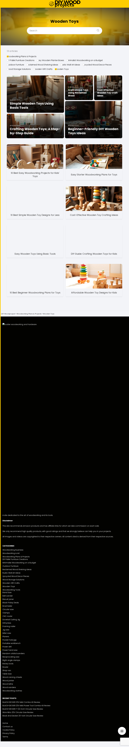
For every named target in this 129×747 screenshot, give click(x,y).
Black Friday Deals (11, 602)
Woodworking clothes (12, 690)
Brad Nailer (7, 606)
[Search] (97, 29)
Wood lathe (8, 684)
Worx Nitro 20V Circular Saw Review (18, 712)
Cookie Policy (8, 730)
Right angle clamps (11, 660)
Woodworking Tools (11, 590)
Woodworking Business (13, 550)
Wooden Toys (62, 69)
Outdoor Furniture (15, 64)
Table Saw (7, 674)
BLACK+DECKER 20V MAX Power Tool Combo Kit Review (26, 705)
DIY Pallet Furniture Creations (20, 60)
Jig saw (6, 629)
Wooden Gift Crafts (42, 69)
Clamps (6, 613)
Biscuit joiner (8, 599)
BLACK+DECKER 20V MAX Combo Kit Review (21, 702)
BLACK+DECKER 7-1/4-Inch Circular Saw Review (23, 709)
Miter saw (7, 633)
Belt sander (8, 596)
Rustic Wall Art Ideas (70, 64)
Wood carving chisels (12, 677)
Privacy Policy (9, 733)
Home (5, 723)
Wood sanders (9, 687)
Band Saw (7, 592)
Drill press (7, 623)
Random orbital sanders (14, 653)
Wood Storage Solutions (19, 69)
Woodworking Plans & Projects (21, 56)
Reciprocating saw (11, 657)
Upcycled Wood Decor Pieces (97, 64)
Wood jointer (8, 680)
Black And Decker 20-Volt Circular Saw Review (23, 715)
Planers (6, 636)
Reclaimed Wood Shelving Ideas (42, 64)
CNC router (7, 616)
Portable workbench (12, 643)
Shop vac (7, 670)
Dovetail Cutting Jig (11, 619)
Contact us (8, 726)
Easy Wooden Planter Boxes (50, 60)
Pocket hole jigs (10, 640)
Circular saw (8, 609)
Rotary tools (8, 663)
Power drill (7, 646)
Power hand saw (10, 650)
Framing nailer (9, 626)
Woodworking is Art (11, 553)
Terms (5, 736)
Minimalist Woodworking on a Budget (85, 60)
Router (5, 667)
